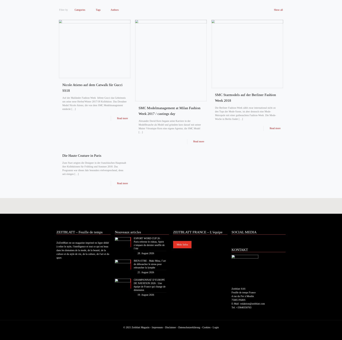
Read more (122, 118)
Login (216, 327)
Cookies (206, 327)
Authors (115, 10)
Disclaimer (170, 327)
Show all (278, 10)
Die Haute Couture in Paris (81, 155)
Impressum (157, 327)
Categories (80, 10)
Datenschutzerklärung (189, 327)
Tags (98, 10)
